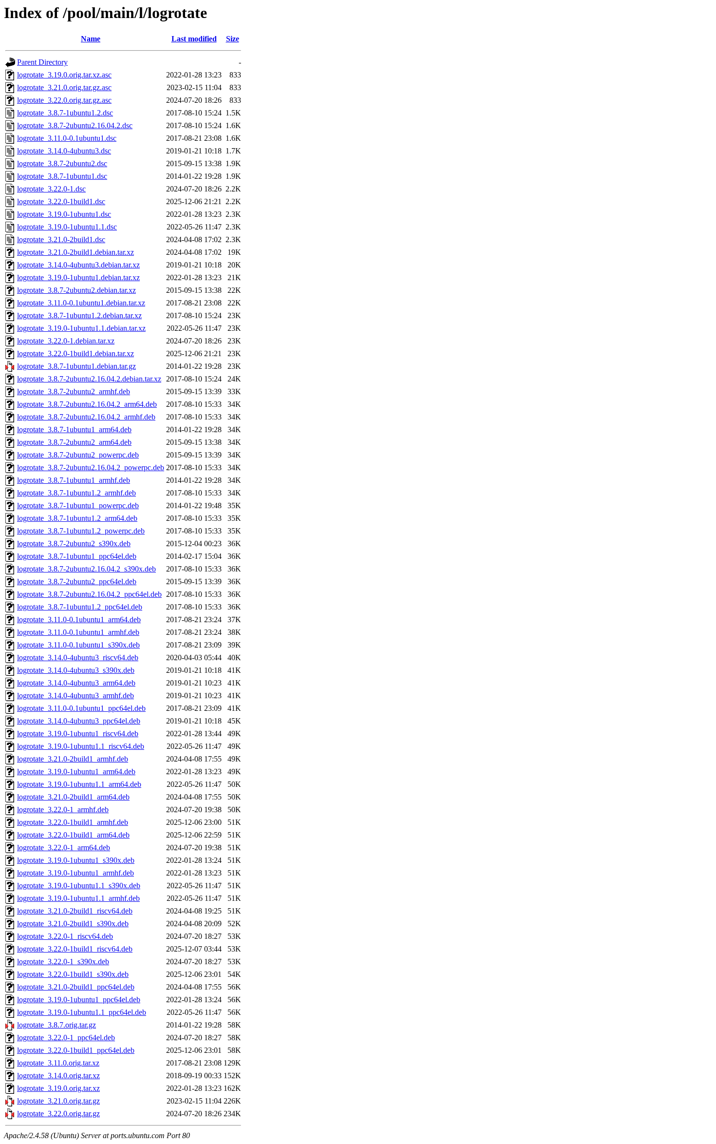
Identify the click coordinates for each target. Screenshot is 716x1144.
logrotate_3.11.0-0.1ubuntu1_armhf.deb (78, 632)
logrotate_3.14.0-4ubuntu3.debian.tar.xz (78, 265)
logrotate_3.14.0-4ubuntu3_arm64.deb (76, 683)
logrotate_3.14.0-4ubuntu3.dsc (64, 151)
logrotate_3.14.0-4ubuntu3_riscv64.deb (77, 657)
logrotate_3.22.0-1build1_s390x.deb (73, 974)
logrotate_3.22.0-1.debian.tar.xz (65, 341)
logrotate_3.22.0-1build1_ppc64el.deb (75, 1050)
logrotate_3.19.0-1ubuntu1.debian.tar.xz (78, 277)
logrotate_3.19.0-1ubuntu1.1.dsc (67, 227)
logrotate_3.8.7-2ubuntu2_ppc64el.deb (76, 581)
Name (90, 39)
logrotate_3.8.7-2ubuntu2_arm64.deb (74, 442)
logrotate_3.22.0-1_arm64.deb (63, 847)
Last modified (194, 39)
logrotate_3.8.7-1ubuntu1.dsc (62, 176)
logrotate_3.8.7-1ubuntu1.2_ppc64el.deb (79, 607)
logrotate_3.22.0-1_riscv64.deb (65, 936)
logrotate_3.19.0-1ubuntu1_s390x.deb (75, 860)
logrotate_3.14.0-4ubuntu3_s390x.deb (75, 670)
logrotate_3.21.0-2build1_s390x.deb (73, 923)
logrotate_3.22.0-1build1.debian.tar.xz (75, 353)
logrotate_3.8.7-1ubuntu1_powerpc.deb (78, 505)
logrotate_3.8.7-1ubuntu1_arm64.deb (74, 429)
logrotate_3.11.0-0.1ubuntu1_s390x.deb (78, 645)
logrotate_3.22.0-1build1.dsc (61, 201)
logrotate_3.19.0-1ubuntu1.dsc (64, 214)
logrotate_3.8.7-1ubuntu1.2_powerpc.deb (81, 531)
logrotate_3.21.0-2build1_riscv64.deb (74, 911)
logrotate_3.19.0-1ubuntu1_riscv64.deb (77, 733)
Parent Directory (42, 62)
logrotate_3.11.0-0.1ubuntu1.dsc (66, 138)
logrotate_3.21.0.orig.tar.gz (58, 1101)
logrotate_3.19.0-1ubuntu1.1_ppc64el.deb (81, 1012)
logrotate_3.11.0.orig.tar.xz (58, 1063)
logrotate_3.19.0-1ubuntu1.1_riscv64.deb (80, 746)
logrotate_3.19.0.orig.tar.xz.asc (64, 75)
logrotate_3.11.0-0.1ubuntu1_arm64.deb (79, 619)
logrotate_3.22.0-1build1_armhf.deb (72, 822)
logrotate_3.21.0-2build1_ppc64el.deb (75, 987)
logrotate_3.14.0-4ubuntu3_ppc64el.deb (78, 721)
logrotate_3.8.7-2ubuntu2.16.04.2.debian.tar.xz (89, 379)
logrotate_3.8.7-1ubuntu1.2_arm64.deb (77, 518)
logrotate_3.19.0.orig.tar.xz (58, 1088)
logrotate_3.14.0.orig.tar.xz (58, 1075)
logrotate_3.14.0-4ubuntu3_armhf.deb (75, 695)
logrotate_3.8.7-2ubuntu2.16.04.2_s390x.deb (86, 569)
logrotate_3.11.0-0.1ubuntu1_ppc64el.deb (81, 708)
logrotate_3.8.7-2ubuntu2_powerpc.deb (78, 455)
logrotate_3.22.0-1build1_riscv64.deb (74, 949)
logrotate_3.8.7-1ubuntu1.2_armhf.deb (76, 493)
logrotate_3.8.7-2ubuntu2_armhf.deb (73, 391)
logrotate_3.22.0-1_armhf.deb (63, 809)
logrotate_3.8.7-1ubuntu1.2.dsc (65, 113)
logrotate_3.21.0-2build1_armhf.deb (72, 759)
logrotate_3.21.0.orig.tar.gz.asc (64, 87)
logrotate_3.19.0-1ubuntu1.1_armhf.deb (78, 898)
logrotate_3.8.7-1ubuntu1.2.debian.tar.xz (79, 315)
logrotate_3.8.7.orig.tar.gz (56, 1025)
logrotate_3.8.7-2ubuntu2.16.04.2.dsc (74, 125)
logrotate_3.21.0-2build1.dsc (61, 239)
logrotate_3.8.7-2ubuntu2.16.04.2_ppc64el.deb (89, 594)
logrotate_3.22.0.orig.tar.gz (58, 1113)
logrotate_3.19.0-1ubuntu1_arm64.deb (76, 771)
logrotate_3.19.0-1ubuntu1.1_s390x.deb (78, 885)
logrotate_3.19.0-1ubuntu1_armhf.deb (75, 873)
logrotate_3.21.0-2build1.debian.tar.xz (75, 252)
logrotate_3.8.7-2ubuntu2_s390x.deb (74, 543)
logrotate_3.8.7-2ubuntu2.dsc (62, 163)
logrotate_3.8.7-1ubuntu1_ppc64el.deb (76, 556)
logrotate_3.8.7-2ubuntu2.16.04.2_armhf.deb (86, 417)
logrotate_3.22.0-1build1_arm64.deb (73, 835)
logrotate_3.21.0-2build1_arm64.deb (73, 797)
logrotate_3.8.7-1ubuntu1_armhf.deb (73, 480)
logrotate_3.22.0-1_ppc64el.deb (66, 1037)
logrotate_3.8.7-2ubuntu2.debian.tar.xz (76, 290)
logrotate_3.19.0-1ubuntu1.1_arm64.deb (79, 784)
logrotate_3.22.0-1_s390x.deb (63, 961)
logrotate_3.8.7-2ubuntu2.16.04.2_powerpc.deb (90, 467)
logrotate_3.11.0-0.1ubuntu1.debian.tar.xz (81, 303)
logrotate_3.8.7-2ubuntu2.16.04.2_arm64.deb (87, 404)
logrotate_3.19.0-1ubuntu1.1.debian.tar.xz (81, 328)
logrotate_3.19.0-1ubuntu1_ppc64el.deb (78, 999)
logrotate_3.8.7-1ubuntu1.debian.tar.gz (76, 366)
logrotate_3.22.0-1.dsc (51, 189)
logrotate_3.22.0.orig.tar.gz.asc (64, 100)
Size (232, 39)
